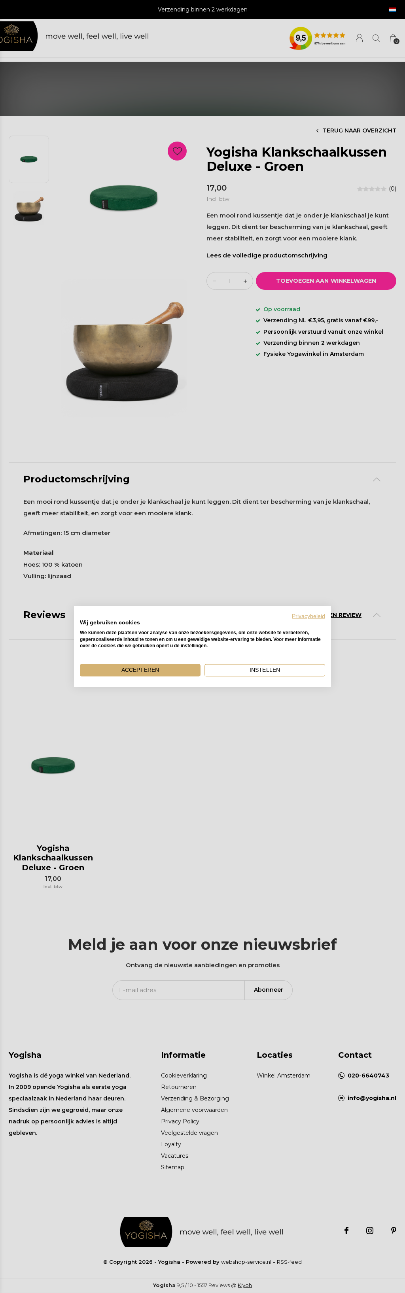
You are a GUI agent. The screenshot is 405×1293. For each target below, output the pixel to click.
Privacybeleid (308, 616)
